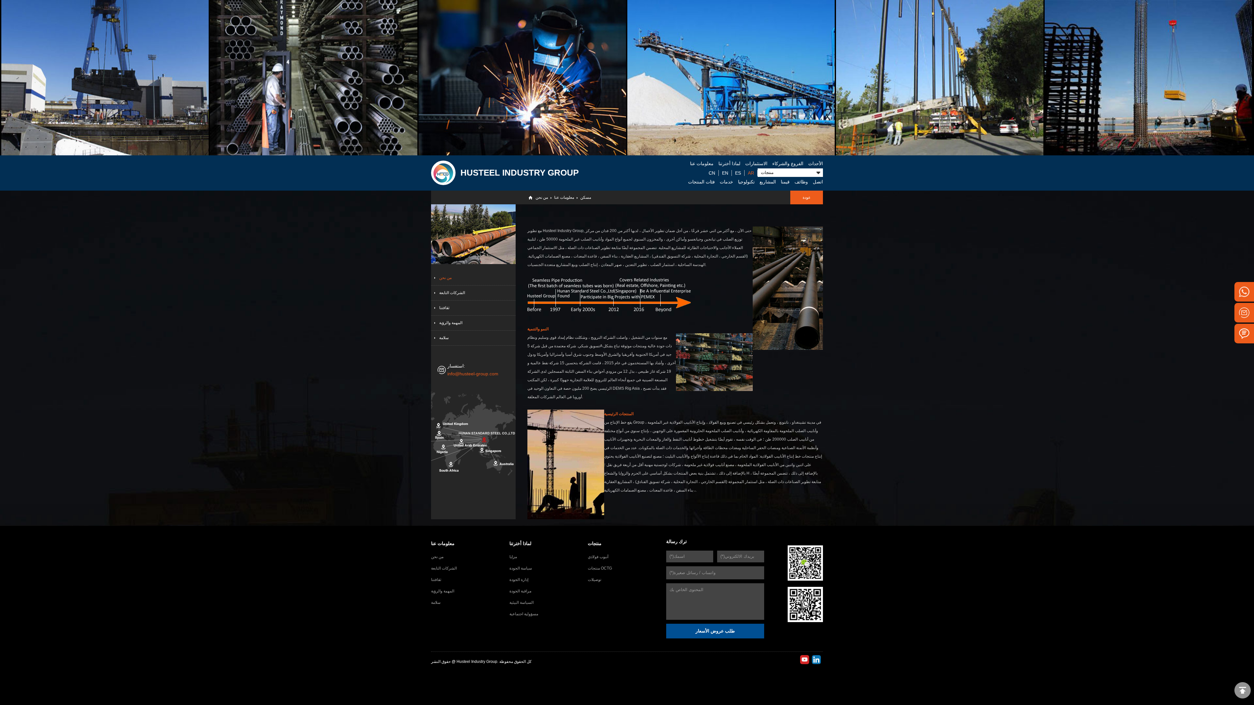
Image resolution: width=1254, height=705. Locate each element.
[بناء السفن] (105, 77)
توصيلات (594, 579)
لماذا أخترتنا (729, 163)
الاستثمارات (756, 163)
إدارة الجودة (518, 579)
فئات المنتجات (701, 181)
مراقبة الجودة (520, 591)
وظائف (801, 181)
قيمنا (785, 181)
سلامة (444, 338)
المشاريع (768, 181)
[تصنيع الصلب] (522, 77)
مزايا (513, 557)
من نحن (542, 197)
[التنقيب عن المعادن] (731, 77)
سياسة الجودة (520, 568)
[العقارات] (1148, 77)
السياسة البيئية (521, 602)
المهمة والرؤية (450, 323)
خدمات (726, 181)
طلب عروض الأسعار (715, 631)
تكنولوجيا (746, 181)
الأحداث (815, 163)
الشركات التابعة (452, 292)
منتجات (595, 543)
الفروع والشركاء (787, 163)
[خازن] (313, 77)
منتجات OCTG (600, 568)
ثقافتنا (444, 308)
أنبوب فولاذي (598, 557)
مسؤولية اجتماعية (523, 614)
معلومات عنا (702, 163)
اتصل (818, 181)
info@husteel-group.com (472, 373)
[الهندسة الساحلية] (939, 77)
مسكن (585, 197)
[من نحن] (443, 172)
